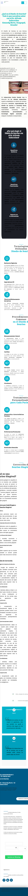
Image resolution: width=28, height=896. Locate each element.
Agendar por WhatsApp (14, 857)
